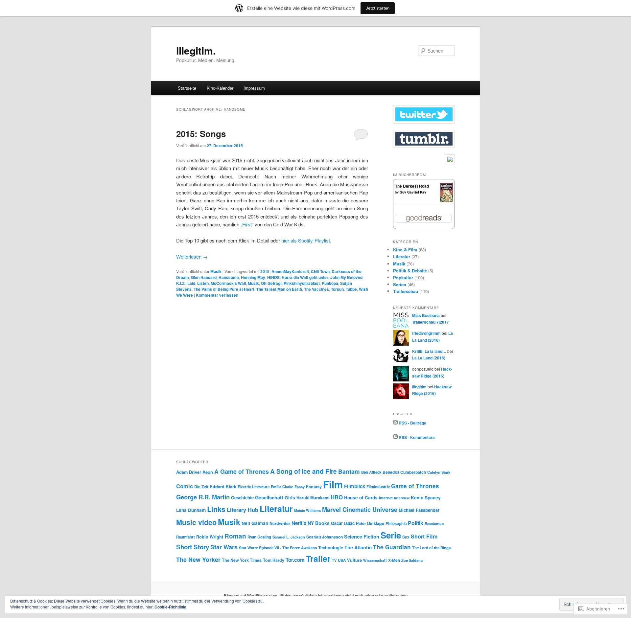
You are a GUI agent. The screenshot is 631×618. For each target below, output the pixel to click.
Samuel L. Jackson (288, 536)
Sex (405, 537)
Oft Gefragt (271, 283)
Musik (216, 271)
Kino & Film (405, 249)
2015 (264, 271)
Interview (401, 497)
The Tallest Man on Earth (279, 289)
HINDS (273, 277)
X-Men (394, 560)
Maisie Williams (307, 510)
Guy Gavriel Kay (413, 192)
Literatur (401, 256)
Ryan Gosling (259, 537)
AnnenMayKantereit (290, 271)
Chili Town (320, 271)
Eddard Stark (223, 487)
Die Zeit (201, 487)
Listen (203, 283)
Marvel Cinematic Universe (359, 509)
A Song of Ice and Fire (303, 471)
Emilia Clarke (282, 486)
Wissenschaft (375, 560)
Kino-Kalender (220, 88)
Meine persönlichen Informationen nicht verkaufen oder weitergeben (344, 595)
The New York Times (242, 560)
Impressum (254, 88)
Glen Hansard (204, 277)
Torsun (337, 289)
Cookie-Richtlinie (170, 607)
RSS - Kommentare (417, 437)
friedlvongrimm (426, 333)
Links (216, 509)
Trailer (318, 558)
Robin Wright (209, 537)
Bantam (349, 471)
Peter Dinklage (370, 523)
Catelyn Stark (438, 472)
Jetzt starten (377, 8)
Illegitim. (196, 50)
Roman (235, 536)
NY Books (319, 523)
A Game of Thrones (241, 471)
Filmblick (354, 486)
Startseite (187, 88)
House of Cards (361, 497)
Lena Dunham (191, 510)
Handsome (229, 277)
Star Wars (224, 547)
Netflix (299, 523)
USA (342, 560)
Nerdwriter (279, 523)
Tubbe (351, 289)
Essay (299, 486)
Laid (191, 283)
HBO (337, 497)
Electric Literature (253, 487)
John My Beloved (346, 277)
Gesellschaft (269, 497)
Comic (184, 486)
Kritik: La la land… (429, 351)
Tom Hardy (273, 560)
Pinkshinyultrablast (302, 283)
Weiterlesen (192, 256)
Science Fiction (361, 536)
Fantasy (314, 487)
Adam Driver (188, 472)
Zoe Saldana (412, 560)
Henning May (253, 277)
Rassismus (434, 523)
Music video (196, 522)
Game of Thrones (415, 486)
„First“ (247, 224)
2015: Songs (201, 133)
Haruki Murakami (312, 498)
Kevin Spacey (426, 497)
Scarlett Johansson (324, 537)
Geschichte (242, 497)
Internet (386, 498)
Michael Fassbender (419, 510)
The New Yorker (198, 559)
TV (334, 560)
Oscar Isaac (343, 523)
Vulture (354, 560)
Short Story (192, 546)
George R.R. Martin (203, 496)
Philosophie (396, 523)
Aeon (207, 472)
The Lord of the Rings (431, 548)
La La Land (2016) (428, 358)
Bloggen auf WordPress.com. (251, 595)
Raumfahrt (185, 537)
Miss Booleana (426, 315)
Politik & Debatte (410, 270)
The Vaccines (316, 289)
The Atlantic (358, 547)
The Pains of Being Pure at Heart (224, 289)
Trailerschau (405, 291)
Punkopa (330, 283)
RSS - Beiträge (412, 423)
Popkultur (403, 277)
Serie (391, 535)
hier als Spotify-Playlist (305, 240)
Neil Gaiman (255, 523)
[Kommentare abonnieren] (395, 437)
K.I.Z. (180, 283)
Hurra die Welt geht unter (305, 277)
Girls (290, 497)
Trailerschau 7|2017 (430, 322)
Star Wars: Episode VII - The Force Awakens (278, 548)
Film (333, 484)
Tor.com (295, 559)
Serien (399, 284)
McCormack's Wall (228, 283)
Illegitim (419, 387)
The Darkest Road (412, 186)
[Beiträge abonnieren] (395, 423)
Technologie (330, 547)
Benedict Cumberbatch (404, 472)
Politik (415, 523)
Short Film (424, 536)
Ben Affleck (371, 472)
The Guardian (392, 547)
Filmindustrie (378, 487)
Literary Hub (242, 510)
